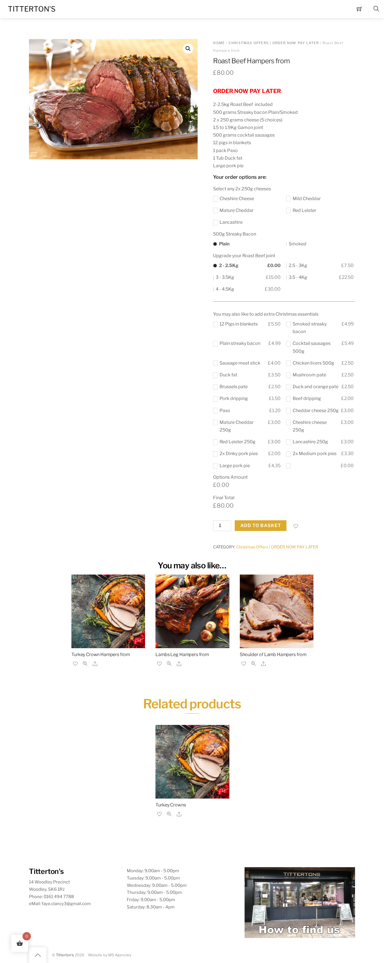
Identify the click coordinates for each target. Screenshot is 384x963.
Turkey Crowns (170, 805)
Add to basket (260, 525)
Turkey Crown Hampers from (100, 654)
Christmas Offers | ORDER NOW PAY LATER (274, 43)
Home (219, 43)
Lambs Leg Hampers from (182, 654)
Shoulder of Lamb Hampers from (273, 654)
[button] (188, 49)
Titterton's (65, 955)
